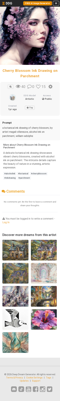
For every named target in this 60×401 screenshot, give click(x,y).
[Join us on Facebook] (35, 389)
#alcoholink (9, 174)
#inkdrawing (10, 178)
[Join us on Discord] (14, 389)
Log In (5, 222)
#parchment (24, 178)
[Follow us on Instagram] (42, 389)
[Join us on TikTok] (21, 389)
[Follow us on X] (49, 389)
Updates (24, 380)
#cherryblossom (38, 174)
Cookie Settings (34, 377)
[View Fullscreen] (55, 58)
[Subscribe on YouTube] (28, 389)
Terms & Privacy (14, 377)
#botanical (23, 174)
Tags (48, 377)
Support (36, 380)
